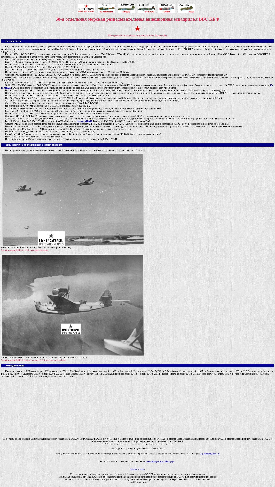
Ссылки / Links (137, 469)
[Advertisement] (87, 410)
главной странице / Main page (160, 461)
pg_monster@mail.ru (209, 453)
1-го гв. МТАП (84, 121)
